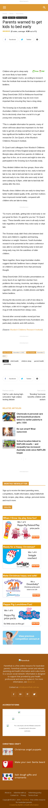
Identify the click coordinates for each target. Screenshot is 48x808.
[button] (44, 7)
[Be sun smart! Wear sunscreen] (9, 431)
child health (14, 361)
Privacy (23, 795)
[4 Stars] (8, 31)
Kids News (19, 13)
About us (31, 682)
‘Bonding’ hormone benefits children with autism (36, 397)
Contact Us (14, 795)
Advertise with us (20, 793)
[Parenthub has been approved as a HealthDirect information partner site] (24, 712)
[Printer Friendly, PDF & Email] (38, 71)
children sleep (26, 361)
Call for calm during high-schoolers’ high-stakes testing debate (13, 397)
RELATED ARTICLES (12, 408)
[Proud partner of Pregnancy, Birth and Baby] (24, 719)
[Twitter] (34, 694)
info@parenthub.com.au (29, 687)
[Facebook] (13, 694)
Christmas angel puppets (28, 749)
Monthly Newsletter (15, 483)
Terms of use (33, 795)
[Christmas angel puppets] (8, 751)
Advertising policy (34, 793)
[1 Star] (3, 31)
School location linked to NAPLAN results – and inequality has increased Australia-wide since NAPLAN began (31, 447)
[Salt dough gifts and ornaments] (8, 776)
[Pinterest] (27, 694)
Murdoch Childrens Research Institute (26, 330)
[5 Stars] (9, 31)
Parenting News (21, 17)
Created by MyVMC (16, 805)
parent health (39, 361)
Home (5, 13)
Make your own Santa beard (30, 762)
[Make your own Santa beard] (8, 764)
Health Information (32, 805)
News (11, 13)
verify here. (27, 731)
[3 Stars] (6, 31)
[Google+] (20, 694)
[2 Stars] (5, 31)
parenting (7, 364)
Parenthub (26, 800)
